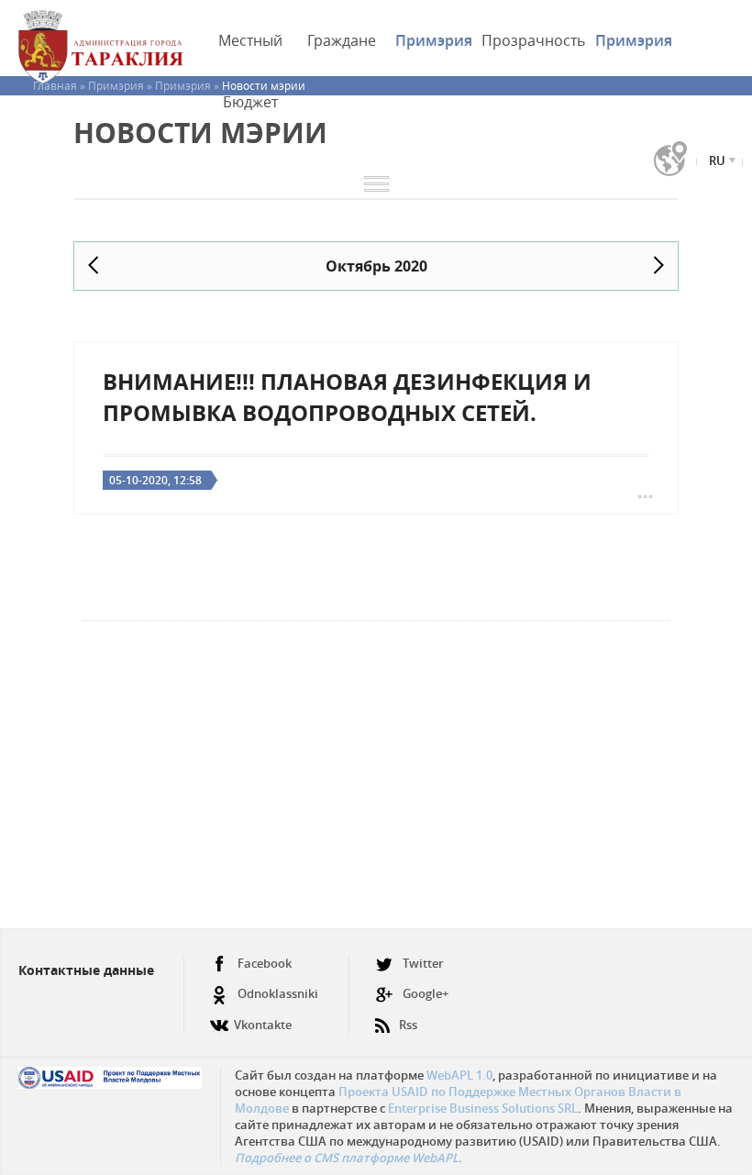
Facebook (265, 963)
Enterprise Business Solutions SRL (483, 1108)
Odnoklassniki (278, 993)
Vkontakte (263, 1024)
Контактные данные (86, 970)
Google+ (425, 993)
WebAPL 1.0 (459, 1075)
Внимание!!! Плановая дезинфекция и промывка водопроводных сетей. (347, 397)
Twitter (423, 963)
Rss (408, 1024)
